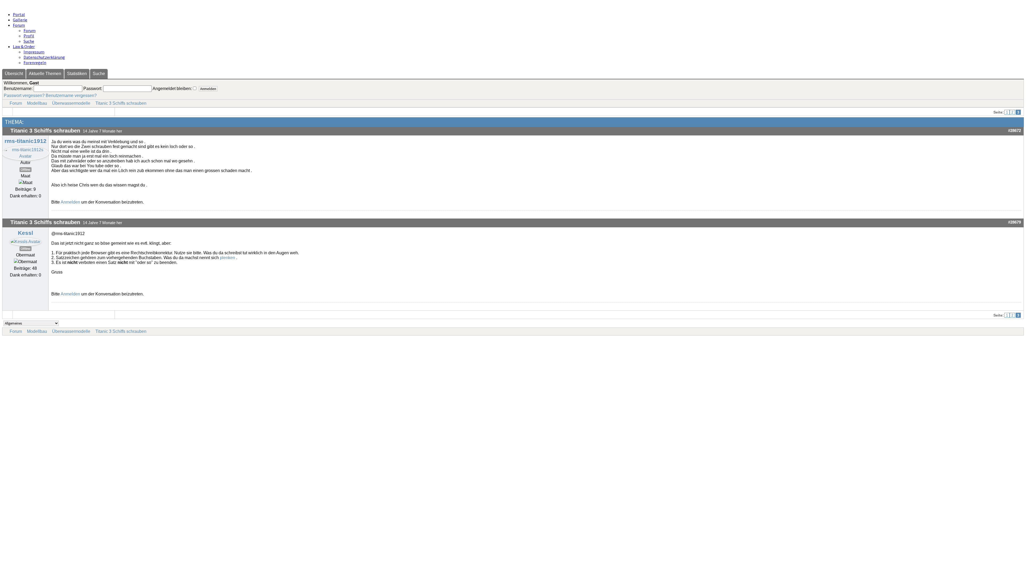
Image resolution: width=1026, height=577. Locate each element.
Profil (29, 35)
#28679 (1014, 222)
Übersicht (14, 73)
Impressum (34, 51)
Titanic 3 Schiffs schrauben (120, 103)
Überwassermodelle (71, 103)
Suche (29, 41)
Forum (19, 25)
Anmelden (70, 202)
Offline (25, 169)
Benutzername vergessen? (71, 95)
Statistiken (77, 73)
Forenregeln (35, 62)
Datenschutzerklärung (44, 57)
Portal (19, 14)
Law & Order (24, 46)
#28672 (1014, 130)
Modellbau (37, 103)
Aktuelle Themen (45, 73)
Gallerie (20, 19)
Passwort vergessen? (24, 95)
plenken (227, 257)
